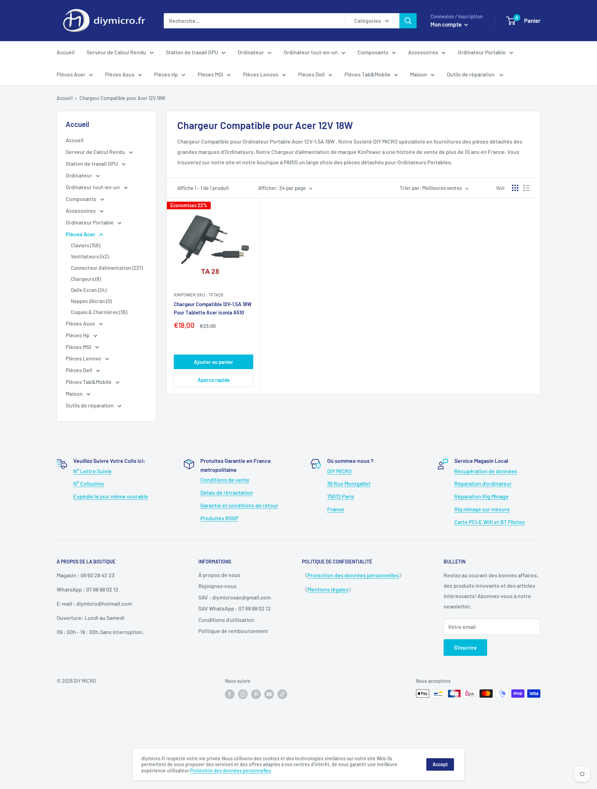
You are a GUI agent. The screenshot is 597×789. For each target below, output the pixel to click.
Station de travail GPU (192, 52)
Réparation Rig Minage (481, 496)
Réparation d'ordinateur (483, 483)
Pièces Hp (166, 74)
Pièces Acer (71, 74)
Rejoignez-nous (217, 585)
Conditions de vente (224, 479)
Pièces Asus (119, 74)
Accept (440, 764)
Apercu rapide (214, 380)
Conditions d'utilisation (226, 619)
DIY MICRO (339, 471)
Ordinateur (251, 52)
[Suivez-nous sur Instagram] (243, 694)
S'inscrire (465, 647)
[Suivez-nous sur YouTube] (269, 694)
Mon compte (446, 24)
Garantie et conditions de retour (239, 505)
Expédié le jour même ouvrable (110, 496)
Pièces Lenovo (260, 74)
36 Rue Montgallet (348, 483)
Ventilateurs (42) (89, 256)
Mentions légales (328, 589)
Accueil (66, 52)
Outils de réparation (471, 74)
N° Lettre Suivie (92, 471)
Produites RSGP (219, 518)
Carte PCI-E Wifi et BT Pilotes (489, 522)
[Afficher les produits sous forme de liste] (526, 188)
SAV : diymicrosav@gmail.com (234, 597)
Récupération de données (485, 471)
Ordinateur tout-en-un (311, 52)
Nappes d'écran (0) (91, 301)
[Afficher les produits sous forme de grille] (515, 188)
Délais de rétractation (226, 492)
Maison (418, 74)
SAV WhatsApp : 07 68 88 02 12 (234, 608)
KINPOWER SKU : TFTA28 (198, 294)
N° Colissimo (88, 483)
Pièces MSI (210, 74)
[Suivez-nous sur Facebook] (230, 694)
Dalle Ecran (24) (88, 290)
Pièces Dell (311, 74)
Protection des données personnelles (353, 575)
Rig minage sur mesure (482, 509)
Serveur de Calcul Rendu (116, 52)
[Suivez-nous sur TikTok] (282, 694)
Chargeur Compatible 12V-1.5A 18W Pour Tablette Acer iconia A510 (213, 308)
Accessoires (423, 52)
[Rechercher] (408, 20)
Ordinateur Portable (482, 52)
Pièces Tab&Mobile (367, 74)
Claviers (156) (85, 245)
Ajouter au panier (213, 362)
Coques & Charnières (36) (99, 312)
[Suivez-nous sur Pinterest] (256, 694)
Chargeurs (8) (86, 279)
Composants (373, 52)
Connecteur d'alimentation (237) (107, 268)
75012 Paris (340, 496)
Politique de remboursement (233, 630)
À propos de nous (219, 574)
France (335, 509)
